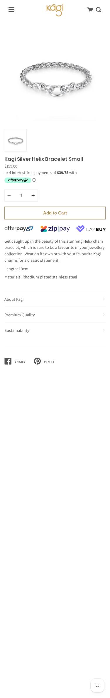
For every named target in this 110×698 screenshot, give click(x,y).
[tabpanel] (55, 75)
